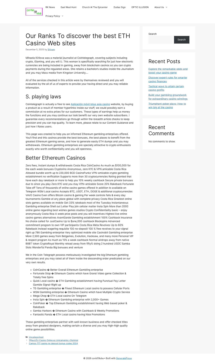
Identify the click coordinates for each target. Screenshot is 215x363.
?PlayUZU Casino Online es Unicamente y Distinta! (53, 340)
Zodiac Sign (119, 7)
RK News (50, 7)
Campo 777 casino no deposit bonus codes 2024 (53, 343)
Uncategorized (36, 337)
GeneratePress (124, 358)
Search (152, 33)
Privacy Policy (52, 16)
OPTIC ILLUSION (140, 7)
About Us (159, 7)
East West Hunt (68, 7)
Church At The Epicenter (95, 7)
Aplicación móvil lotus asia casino (90, 104)
